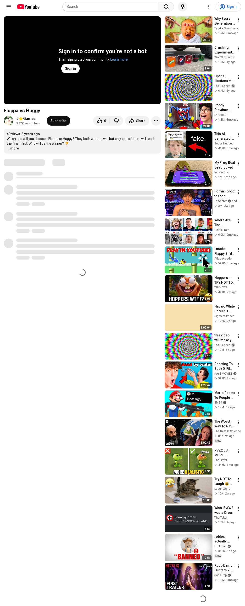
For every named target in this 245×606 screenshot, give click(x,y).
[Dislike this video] (116, 121)
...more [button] (13, 148)
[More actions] (156, 121)
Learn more (119, 59)
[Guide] (8, 7)
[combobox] (112, 7)
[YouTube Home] (28, 6)
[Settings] (209, 7)
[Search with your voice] (182, 6)
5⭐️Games (26, 118)
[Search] (166, 6)
